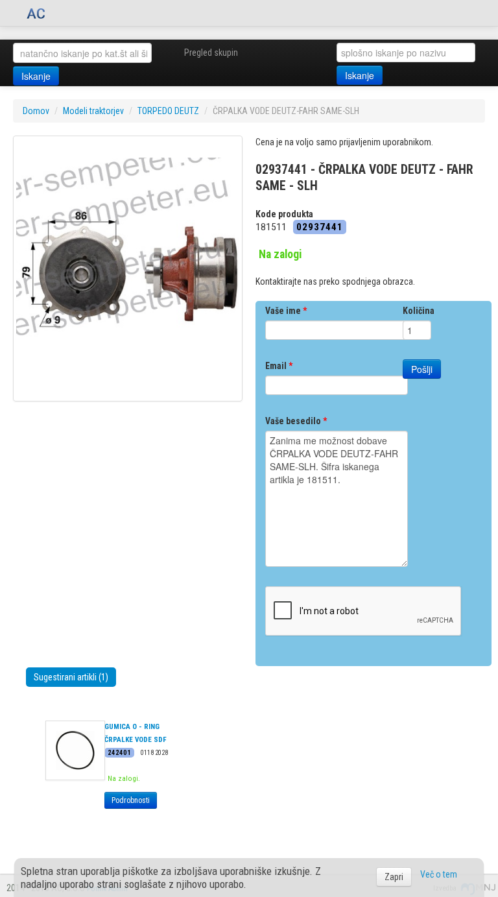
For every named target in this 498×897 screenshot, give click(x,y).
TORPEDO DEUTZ (168, 111)
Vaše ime (286, 310)
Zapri (394, 877)
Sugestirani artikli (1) (71, 677)
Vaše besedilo (296, 421)
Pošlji (422, 369)
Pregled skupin (211, 52)
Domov (36, 111)
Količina (418, 310)
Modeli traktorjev (93, 111)
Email (278, 366)
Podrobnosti (131, 800)
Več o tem (438, 874)
